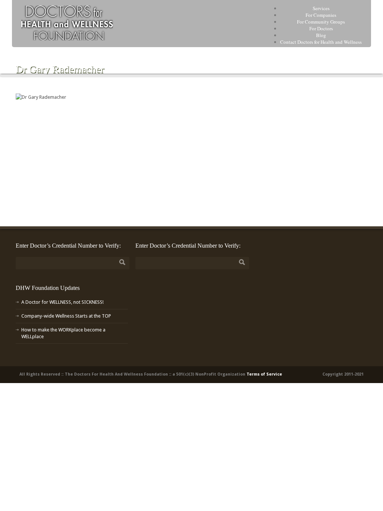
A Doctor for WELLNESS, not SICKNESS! (62, 302)
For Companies (321, 15)
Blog (321, 35)
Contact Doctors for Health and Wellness (321, 42)
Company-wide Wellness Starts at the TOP (66, 316)
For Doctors (321, 28)
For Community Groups (321, 21)
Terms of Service (264, 374)
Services (321, 8)
